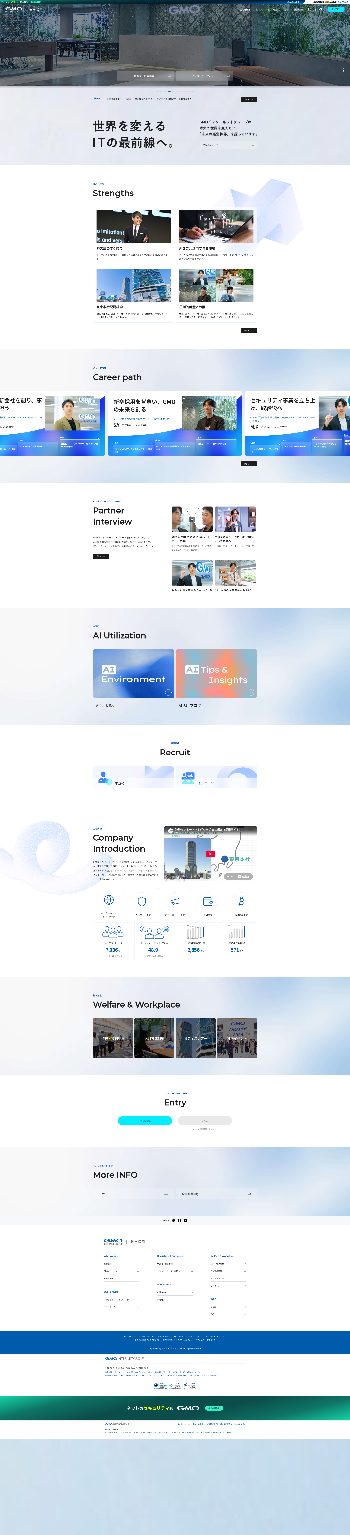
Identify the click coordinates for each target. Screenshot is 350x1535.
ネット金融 (199, 1432)
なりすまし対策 (194, 1376)
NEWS (213, 1307)
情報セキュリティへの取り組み (169, 1336)
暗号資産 (208, 1432)
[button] (157, 91)
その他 (229, 1432)
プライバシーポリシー (146, 1336)
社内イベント (216, 1285)
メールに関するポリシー (193, 1336)
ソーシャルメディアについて (216, 1336)
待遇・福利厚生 (217, 1263)
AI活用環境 (162, 1292)
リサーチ (182, 1432)
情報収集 (190, 1432)
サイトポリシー (129, 1336)
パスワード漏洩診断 (154, 1372)
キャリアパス (109, 1307)
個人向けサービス (218, 1432)
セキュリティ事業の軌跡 (209, 1376)
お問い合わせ (168, 1340)
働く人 (259, 9)
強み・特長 (108, 1278)
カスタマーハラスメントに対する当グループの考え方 (195, 1340)
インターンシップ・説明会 (168, 1271)
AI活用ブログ (163, 1299)
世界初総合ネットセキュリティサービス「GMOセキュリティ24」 (125, 1372)
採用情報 (298, 9)
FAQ (212, 1314)
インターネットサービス (112, 1432)
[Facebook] (320, 9)
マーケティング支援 (170, 1432)
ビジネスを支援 (146, 1432)
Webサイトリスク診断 (170, 1372)
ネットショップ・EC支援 (130, 1432)
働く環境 (272, 9)
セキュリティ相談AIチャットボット (191, 1372)
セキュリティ (157, 1432)
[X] (315, 9)
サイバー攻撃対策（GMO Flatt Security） (174, 1376)
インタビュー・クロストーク (116, 1299)
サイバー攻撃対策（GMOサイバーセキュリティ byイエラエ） (139, 1376)
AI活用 (285, 9)
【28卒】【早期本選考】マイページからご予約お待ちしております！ (158, 99)
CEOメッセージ (110, 1271)
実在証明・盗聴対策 (111, 1376)
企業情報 (108, 1263)
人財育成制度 (216, 1271)
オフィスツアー (217, 1278)
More (247, 99)
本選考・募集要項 (165, 1263)
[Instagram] (309, 9)
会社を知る (245, 9)
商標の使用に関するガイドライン (147, 1340)
